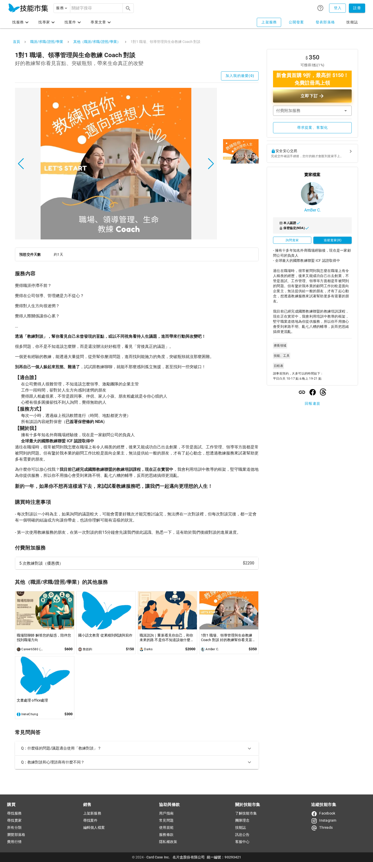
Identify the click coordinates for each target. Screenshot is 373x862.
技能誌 (240, 827)
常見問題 (166, 820)
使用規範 (166, 827)
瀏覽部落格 (16, 835)
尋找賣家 (14, 820)
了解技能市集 (246, 813)
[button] (62, 8)
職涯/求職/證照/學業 (46, 42)
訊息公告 (242, 835)
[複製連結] (302, 392)
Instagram (327, 820)
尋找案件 (90, 820)
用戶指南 (166, 813)
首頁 (16, 42)
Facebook (327, 813)
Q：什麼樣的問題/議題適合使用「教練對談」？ (61, 748)
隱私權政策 (168, 842)
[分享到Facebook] (312, 392)
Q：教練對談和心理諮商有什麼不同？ (52, 762)
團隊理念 (242, 820)
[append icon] (128, 8)
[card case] (28, 8)
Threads (326, 827)
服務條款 (166, 835)
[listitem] (136, 563)
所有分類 (14, 827)
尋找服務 (14, 813)
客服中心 (242, 842)
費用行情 (14, 842)
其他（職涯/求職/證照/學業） (97, 42)
